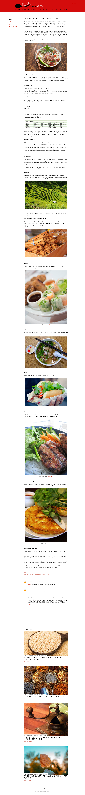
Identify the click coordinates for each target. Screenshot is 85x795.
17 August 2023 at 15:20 (38, 595)
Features (26, 9)
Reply (29, 586)
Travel (56, 9)
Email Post (29, 572)
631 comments (30, 698)
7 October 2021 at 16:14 (39, 581)
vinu (29, 589)
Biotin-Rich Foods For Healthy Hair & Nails (44, 696)
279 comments (30, 780)
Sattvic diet (46, 82)
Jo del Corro (50, 476)
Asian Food (11, 21)
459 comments (30, 741)
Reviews (51, 9)
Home (15, 9)
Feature (11, 23)
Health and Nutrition (14, 24)
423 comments (30, 661)
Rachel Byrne (31, 581)
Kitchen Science (43, 9)
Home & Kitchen (34, 9)
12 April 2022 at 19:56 (34, 589)
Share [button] (10, 16)
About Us (20, 9)
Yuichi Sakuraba (50, 324)
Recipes (61, 9)
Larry (50, 543)
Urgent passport (41, 597)
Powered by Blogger (43, 788)
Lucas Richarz (50, 407)
